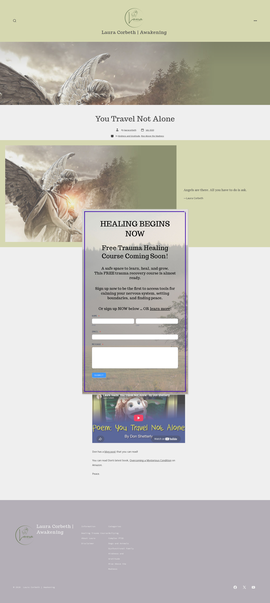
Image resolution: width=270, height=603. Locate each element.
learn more (160, 308)
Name (96, 315)
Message (97, 344)
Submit (99, 375)
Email (96, 331)
